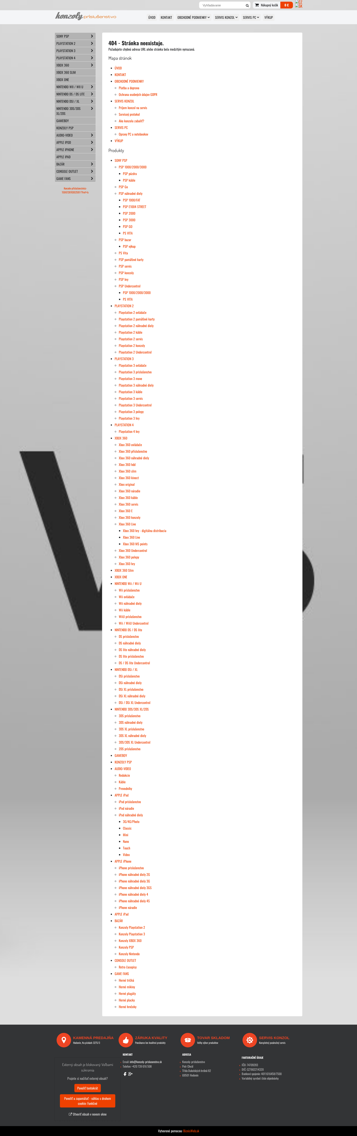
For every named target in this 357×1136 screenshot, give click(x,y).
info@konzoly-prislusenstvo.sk (146, 1062)
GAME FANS (122, 973)
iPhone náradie (128, 907)
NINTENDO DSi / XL (126, 669)
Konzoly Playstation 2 (132, 927)
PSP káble (129, 180)
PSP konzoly (126, 272)
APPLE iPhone (123, 861)
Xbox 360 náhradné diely (134, 457)
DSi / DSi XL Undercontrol (134, 702)
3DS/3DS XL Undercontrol (134, 742)
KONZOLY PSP (123, 762)
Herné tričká (126, 980)
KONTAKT (166, 17)
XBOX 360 (121, 438)
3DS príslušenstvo (129, 715)
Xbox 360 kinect (129, 477)
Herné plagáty (127, 993)
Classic (127, 828)
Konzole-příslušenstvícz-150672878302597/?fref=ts (75, 190)
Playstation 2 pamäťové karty (137, 319)
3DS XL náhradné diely (132, 735)
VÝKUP (268, 17)
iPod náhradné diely (131, 814)
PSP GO (127, 226)
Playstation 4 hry (129, 431)
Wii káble (124, 609)
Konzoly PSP (126, 947)
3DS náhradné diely (130, 722)
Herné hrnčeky (127, 1006)
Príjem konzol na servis (133, 107)
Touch (126, 847)
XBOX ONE (121, 576)
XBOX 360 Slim (124, 570)
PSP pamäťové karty (131, 259)
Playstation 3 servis (131, 398)
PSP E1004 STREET (134, 206)
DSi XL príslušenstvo (131, 689)
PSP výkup (129, 246)
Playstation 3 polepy (131, 411)
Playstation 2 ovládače (132, 312)
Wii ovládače (126, 596)
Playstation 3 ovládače (132, 365)
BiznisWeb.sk (191, 1130)
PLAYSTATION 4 (124, 424)
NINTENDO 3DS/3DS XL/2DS (132, 709)
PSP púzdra (130, 173)
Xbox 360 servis (128, 504)
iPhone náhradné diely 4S (134, 900)
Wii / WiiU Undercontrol (134, 623)
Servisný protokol (129, 114)
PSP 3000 (129, 219)
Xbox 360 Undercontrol (133, 550)
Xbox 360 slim (127, 471)
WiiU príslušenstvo (130, 616)
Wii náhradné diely (130, 603)
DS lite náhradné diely (132, 649)
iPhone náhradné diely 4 (133, 894)
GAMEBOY (121, 755)
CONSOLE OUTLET (125, 960)
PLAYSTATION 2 (124, 305)
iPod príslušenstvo (130, 801)
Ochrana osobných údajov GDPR (138, 94)
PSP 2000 (129, 213)
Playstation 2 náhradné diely (136, 325)
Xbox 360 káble (128, 497)
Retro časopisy (128, 967)
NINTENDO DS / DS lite (128, 629)
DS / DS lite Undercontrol (134, 662)
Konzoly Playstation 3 (132, 933)
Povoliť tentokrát (87, 1088)
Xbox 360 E (126, 510)
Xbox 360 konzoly (129, 517)
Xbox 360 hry (127, 563)
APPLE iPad (122, 914)
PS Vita (123, 252)
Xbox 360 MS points (135, 543)
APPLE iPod (122, 795)
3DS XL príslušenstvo (131, 728)
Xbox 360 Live (127, 524)
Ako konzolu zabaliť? (131, 120)
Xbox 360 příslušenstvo (133, 451)
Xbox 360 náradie (129, 490)
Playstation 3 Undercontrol (135, 404)
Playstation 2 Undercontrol (135, 352)
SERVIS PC (249, 17)
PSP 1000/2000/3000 (132, 166)
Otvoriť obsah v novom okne (89, 1114)
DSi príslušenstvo (129, 676)
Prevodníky (125, 788)
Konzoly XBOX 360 (130, 940)
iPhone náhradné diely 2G (134, 874)
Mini (125, 834)
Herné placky (127, 1000)
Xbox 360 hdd (127, 464)
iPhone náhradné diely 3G (134, 881)
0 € (286, 5)
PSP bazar (125, 239)
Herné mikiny (127, 986)
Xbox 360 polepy (129, 557)
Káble (122, 781)
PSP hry (123, 279)
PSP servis (125, 266)
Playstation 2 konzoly (132, 345)
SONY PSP (121, 160)
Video (126, 854)
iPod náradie (126, 808)
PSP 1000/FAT (131, 200)
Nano (126, 841)
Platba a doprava (129, 87)
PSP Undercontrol (129, 285)
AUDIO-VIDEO (123, 768)
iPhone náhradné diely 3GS (135, 887)
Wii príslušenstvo (129, 590)
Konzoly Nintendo (129, 953)
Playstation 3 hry (129, 418)
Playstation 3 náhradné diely (136, 385)
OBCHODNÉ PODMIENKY (192, 17)
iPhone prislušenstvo (131, 867)
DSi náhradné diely (130, 682)
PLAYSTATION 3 (124, 358)
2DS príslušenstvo (129, 748)
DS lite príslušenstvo (131, 656)
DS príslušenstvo (129, 636)
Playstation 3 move (130, 378)
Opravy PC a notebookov (133, 134)
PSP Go (123, 186)
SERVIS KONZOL (224, 17)
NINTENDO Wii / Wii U (128, 583)
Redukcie (124, 775)
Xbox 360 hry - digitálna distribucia (144, 530)
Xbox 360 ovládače (130, 444)
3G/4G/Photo (131, 821)
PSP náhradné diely (130, 193)
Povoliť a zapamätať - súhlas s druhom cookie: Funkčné (87, 1101)
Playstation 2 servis (131, 338)
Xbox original (127, 484)
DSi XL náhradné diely (132, 695)
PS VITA (128, 233)
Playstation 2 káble (130, 332)
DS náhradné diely (130, 643)
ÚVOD (151, 17)
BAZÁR (119, 920)
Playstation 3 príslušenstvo (135, 371)
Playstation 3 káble (130, 391)
